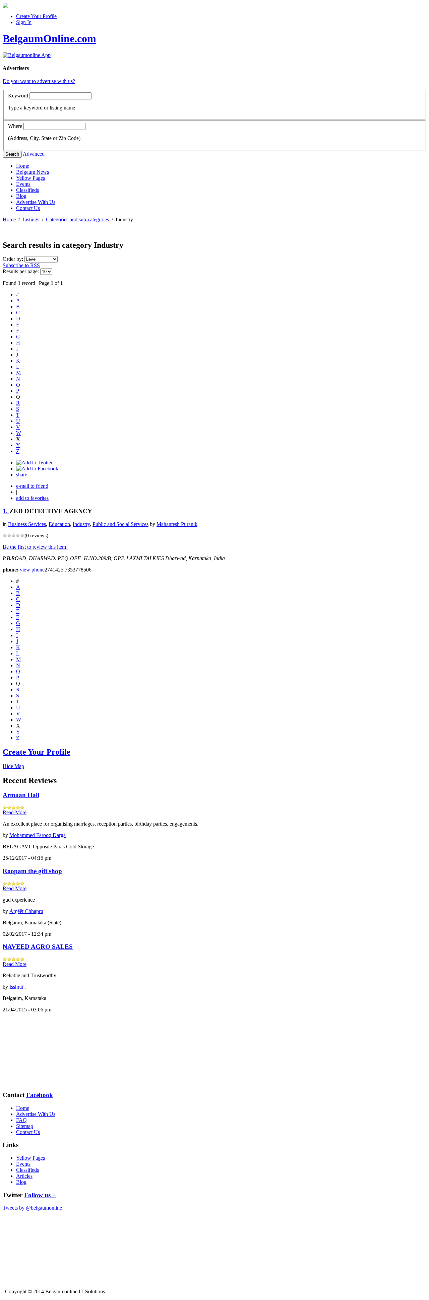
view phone (32, 569)
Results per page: (21, 271)
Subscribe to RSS (21, 265)
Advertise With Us (35, 202)
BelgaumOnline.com (49, 38)
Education (59, 524)
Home (22, 166)
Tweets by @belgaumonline (32, 1208)
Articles (24, 1176)
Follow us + (40, 1195)
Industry (81, 524)
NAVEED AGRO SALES (38, 946)
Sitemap (24, 1126)
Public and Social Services (120, 524)
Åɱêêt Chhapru (26, 911)
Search (12, 154)
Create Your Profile (36, 16)
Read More (14, 812)
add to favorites (32, 498)
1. (6, 511)
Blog (21, 196)
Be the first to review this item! (35, 547)
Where (15, 126)
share (21, 474)
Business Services (27, 524)
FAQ (21, 1120)
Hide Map (13, 766)
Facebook (39, 1094)
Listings (30, 219)
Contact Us (28, 208)
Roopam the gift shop (32, 870)
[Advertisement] (36, 1051)
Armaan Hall (21, 794)
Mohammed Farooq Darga (37, 835)
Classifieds (27, 190)
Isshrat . (17, 987)
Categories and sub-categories (77, 219)
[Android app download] (5, 6)
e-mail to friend (32, 486)
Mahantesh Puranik (177, 524)
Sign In (24, 22)
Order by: (13, 259)
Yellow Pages (30, 178)
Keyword (18, 95)
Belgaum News (32, 172)
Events (23, 184)
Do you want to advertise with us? (39, 81)
